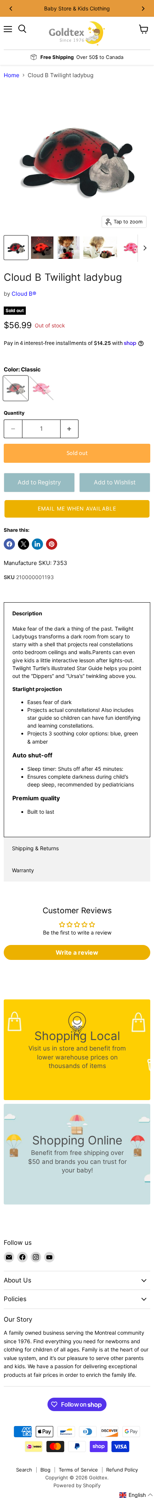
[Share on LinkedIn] (37, 544)
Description (27, 613)
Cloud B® (24, 293)
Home (11, 75)
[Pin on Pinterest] (51, 544)
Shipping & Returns (35, 848)
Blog (45, 1470)
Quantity (14, 413)
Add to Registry (39, 482)
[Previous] (11, 8)
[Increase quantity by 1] (70, 429)
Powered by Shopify (77, 1485)
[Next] (143, 8)
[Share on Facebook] (9, 544)
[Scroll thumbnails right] (144, 248)
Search (24, 1470)
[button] (77, 508)
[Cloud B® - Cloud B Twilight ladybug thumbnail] (16, 248)
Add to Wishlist (115, 482)
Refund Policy (122, 1470)
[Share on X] (23, 544)
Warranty (23, 870)
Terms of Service (78, 1470)
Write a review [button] (77, 952)
